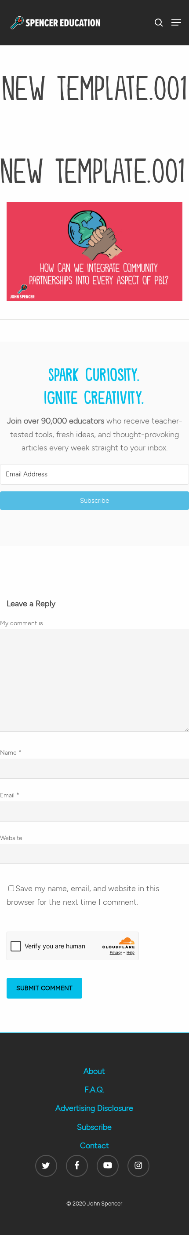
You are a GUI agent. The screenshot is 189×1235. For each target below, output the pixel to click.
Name (11, 752)
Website (11, 838)
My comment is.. (23, 623)
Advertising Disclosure (94, 1108)
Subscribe (94, 1127)
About (94, 1071)
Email (9, 795)
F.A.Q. (94, 1090)
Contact (94, 1145)
